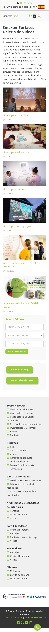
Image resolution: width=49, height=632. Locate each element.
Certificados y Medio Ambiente (25, 424)
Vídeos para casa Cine (15, 115)
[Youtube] (26, 622)
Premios (14, 431)
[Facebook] (18, 622)
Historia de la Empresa (21, 409)
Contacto (14, 435)
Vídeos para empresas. (16, 189)
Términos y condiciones (35, 617)
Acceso (13, 518)
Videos (13, 454)
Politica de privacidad (12, 617)
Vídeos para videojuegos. (17, 226)
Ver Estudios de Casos (22, 380)
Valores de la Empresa (21, 413)
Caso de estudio (18, 450)
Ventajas (14, 510)
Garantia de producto (21, 457)
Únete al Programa (20, 514)
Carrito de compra (19, 574)
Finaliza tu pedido (19, 578)
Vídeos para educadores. (17, 152)
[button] (39, 15)
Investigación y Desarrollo (23, 427)
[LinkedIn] (30, 622)
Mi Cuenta (15, 571)
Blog (12, 446)
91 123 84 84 (26, 3)
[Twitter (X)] (22, 622)
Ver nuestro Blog (19, 369)
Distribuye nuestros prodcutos (26, 480)
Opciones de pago (19, 461)
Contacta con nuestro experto (25, 537)
